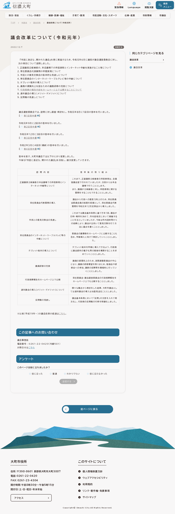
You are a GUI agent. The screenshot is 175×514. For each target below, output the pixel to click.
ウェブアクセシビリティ (95, 478)
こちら (62, 314)
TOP (13, 23)
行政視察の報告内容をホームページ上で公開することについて (51, 90)
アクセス (19, 498)
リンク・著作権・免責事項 (96, 491)
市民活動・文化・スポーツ (104, 15)
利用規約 (88, 484)
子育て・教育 (78, 15)
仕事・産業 (130, 15)
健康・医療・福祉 (57, 15)
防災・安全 (14, 15)
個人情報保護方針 (93, 471)
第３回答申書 (30, 138)
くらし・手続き (34, 15)
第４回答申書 (30, 149)
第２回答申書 (30, 127)
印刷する (118, 47)
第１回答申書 (30, 116)
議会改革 (37, 23)
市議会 (162, 15)
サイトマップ (89, 497)
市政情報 (147, 15)
